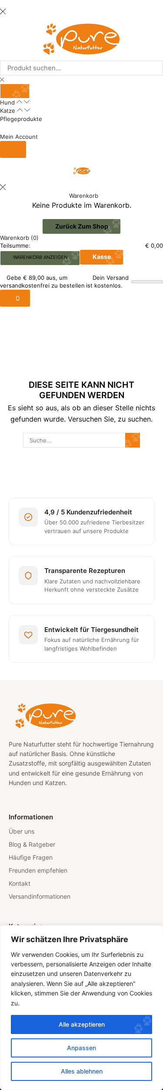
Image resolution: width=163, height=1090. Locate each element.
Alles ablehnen (82, 1071)
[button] (13, 149)
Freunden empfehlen (38, 870)
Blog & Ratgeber (32, 844)
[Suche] (15, 91)
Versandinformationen (39, 896)
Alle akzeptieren (82, 1024)
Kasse (102, 256)
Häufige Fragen (31, 857)
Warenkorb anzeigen (40, 257)
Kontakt (19, 883)
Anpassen (81, 1047)
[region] (81, 1007)
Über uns (21, 831)
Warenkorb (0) (19, 237)
